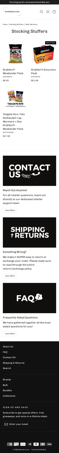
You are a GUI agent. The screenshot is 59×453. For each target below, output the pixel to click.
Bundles (7, 390)
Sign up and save (15, 407)
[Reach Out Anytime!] (29, 171)
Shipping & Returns (14, 362)
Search (7, 368)
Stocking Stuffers (16, 24)
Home (5, 24)
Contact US (9, 357)
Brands (7, 379)
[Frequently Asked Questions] (29, 298)
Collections (9, 395)
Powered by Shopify (39, 450)
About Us (8, 346)
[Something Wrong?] (29, 232)
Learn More (10, 210)
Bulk (5, 385)
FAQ (5, 352)
